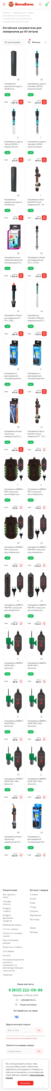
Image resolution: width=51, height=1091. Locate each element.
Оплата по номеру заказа (12, 934)
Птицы (33, 907)
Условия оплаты (7, 903)
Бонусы (6, 955)
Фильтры (36, 42)
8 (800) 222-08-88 (25, 990)
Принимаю (25, 1083)
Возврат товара (7, 910)
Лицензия (7, 975)
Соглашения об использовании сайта (21, 1038)
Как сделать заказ (9, 896)
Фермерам (35, 915)
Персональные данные (10, 941)
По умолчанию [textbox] (12, 42)
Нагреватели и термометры (16, 16)
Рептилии (34, 919)
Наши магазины (28, 1004)
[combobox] (14, 42)
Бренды (34, 932)
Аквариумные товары (23, 13)
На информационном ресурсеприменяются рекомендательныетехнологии (13, 965)
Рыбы (32, 903)
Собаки (34, 894)
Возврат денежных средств (8, 918)
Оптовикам (8, 951)
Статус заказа (10, 929)
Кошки (33, 898)
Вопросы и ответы (12, 947)
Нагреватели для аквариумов (17, 19)
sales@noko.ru (28, 1000)
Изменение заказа (12, 925)
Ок (39, 1051)
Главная (6, 13)
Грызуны (34, 911)
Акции (33, 928)
